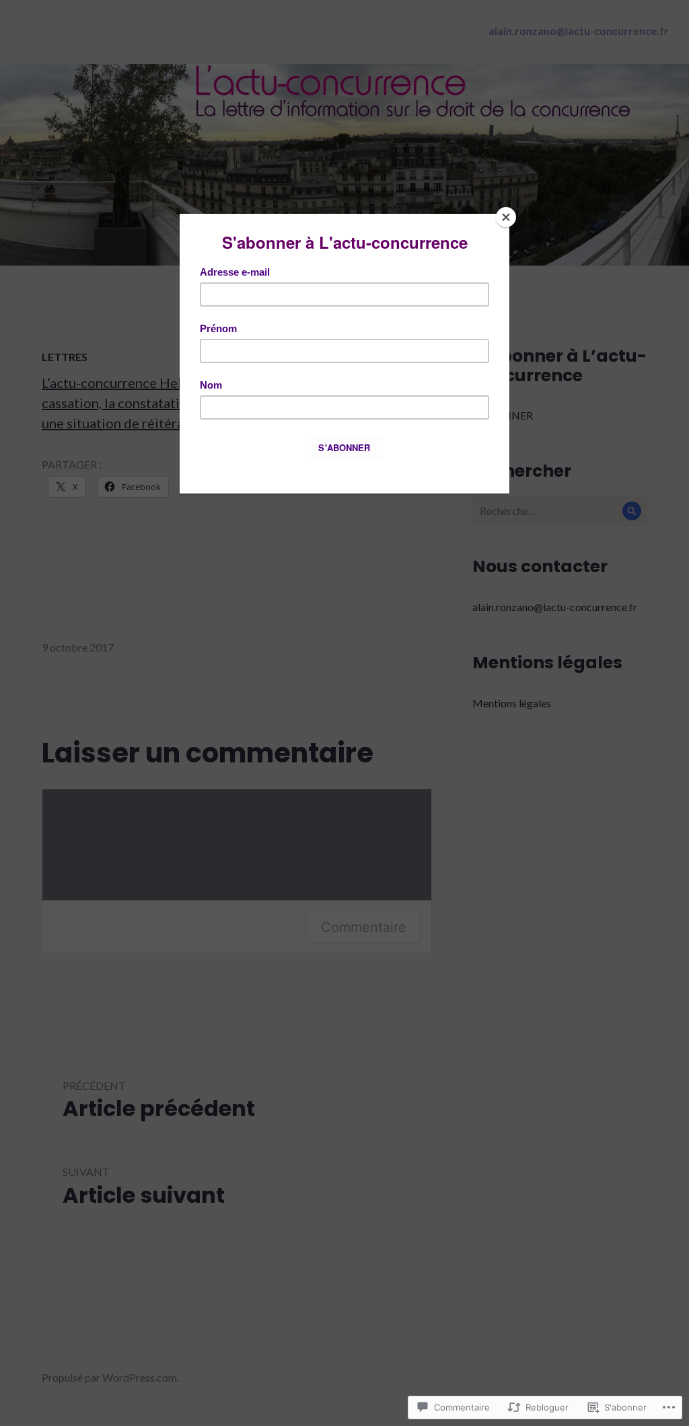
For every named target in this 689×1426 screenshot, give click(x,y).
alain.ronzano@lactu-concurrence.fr (578, 30)
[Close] (506, 217)
